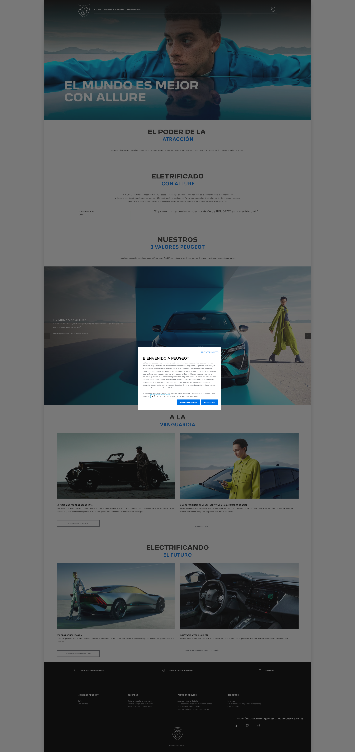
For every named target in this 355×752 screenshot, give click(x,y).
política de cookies (160, 396)
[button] (210, 352)
